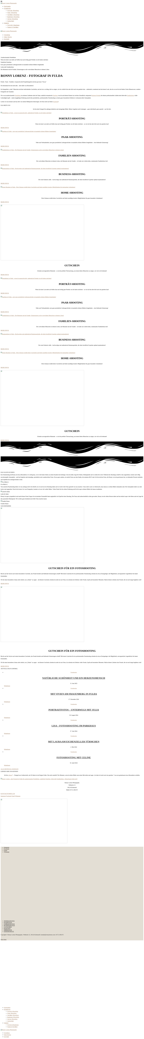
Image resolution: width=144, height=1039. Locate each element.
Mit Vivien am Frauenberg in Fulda (73, 694)
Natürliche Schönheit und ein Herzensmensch (73, 678)
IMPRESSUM (8, 930)
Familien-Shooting (13, 15)
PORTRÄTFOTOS (9, 921)
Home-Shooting (12, 19)
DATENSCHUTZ (9, 931)
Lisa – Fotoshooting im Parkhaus (74, 725)
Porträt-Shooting (13, 11)
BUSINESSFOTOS (9, 925)
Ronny (10, 775)
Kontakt (6, 39)
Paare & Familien (12, 27)
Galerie (6, 23)
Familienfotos (130, 95)
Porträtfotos (18, 95)
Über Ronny (8, 37)
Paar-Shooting (12, 13)
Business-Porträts (95, 95)
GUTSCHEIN (8, 927)
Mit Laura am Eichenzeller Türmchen (73, 741)
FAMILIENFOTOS (9, 924)
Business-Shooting (13, 17)
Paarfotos (55, 95)
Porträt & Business (13, 25)
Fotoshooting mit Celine (74, 757)
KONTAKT (7, 928)
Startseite (7, 6)
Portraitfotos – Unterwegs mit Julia (73, 709)
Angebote (7, 8)
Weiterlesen (7, 686)
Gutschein (10, 21)
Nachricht (55, 101)
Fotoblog (7, 35)
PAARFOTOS (8, 922)
